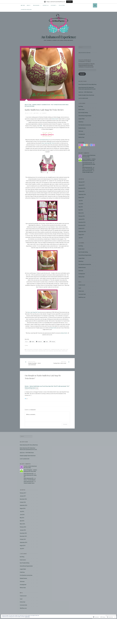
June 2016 (81, 203)
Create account (82, 285)
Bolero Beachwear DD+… (87, 162)
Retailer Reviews (29, 106)
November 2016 (82, 188)
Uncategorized (82, 134)
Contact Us (45, 5)
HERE (40, 125)
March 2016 (81, 213)
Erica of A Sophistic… (86, 159)
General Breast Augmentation (41, 104)
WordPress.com (82, 297)
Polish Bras (81, 121)
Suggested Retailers (26, 9)
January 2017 (81, 185)
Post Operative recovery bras (59, 104)
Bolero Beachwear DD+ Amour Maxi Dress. (88, 84)
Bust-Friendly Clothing (83, 112)
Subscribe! (82, 74)
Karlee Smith (55, 119)
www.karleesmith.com (45, 139)
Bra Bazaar (36, 5)
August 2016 (81, 197)
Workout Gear (81, 137)
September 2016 (82, 194)
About (28, 5)
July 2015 (81, 237)
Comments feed (82, 294)
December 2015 (82, 222)
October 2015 (81, 228)
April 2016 (81, 209)
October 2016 (81, 191)
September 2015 (82, 231)
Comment (65, 424)
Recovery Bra (42, 350)
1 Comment (44, 113)
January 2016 (81, 219)
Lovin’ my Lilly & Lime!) (83, 98)
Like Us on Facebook (84, 52)
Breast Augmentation (44, 349)
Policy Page (62, 5)
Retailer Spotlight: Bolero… (88, 172)
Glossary (53, 5)
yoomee (37, 113)
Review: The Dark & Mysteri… (88, 169)
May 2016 (81, 206)
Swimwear (81, 131)
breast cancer (81, 109)
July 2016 (81, 200)
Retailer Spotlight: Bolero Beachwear (86, 95)
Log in (80, 288)
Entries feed (81, 291)
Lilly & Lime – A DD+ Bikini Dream (85, 92)
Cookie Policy (27, 616)
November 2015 (82, 225)
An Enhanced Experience (58, 37)
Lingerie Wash (81, 118)
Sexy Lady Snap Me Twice (48, 143)
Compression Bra (55, 349)
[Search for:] (85, 47)
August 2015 (81, 234)
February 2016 (82, 216)
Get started (69, 1)
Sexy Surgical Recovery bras (53, 350)
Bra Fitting (28, 104)
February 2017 (82, 182)
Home (23, 5)
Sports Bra (64, 350)
